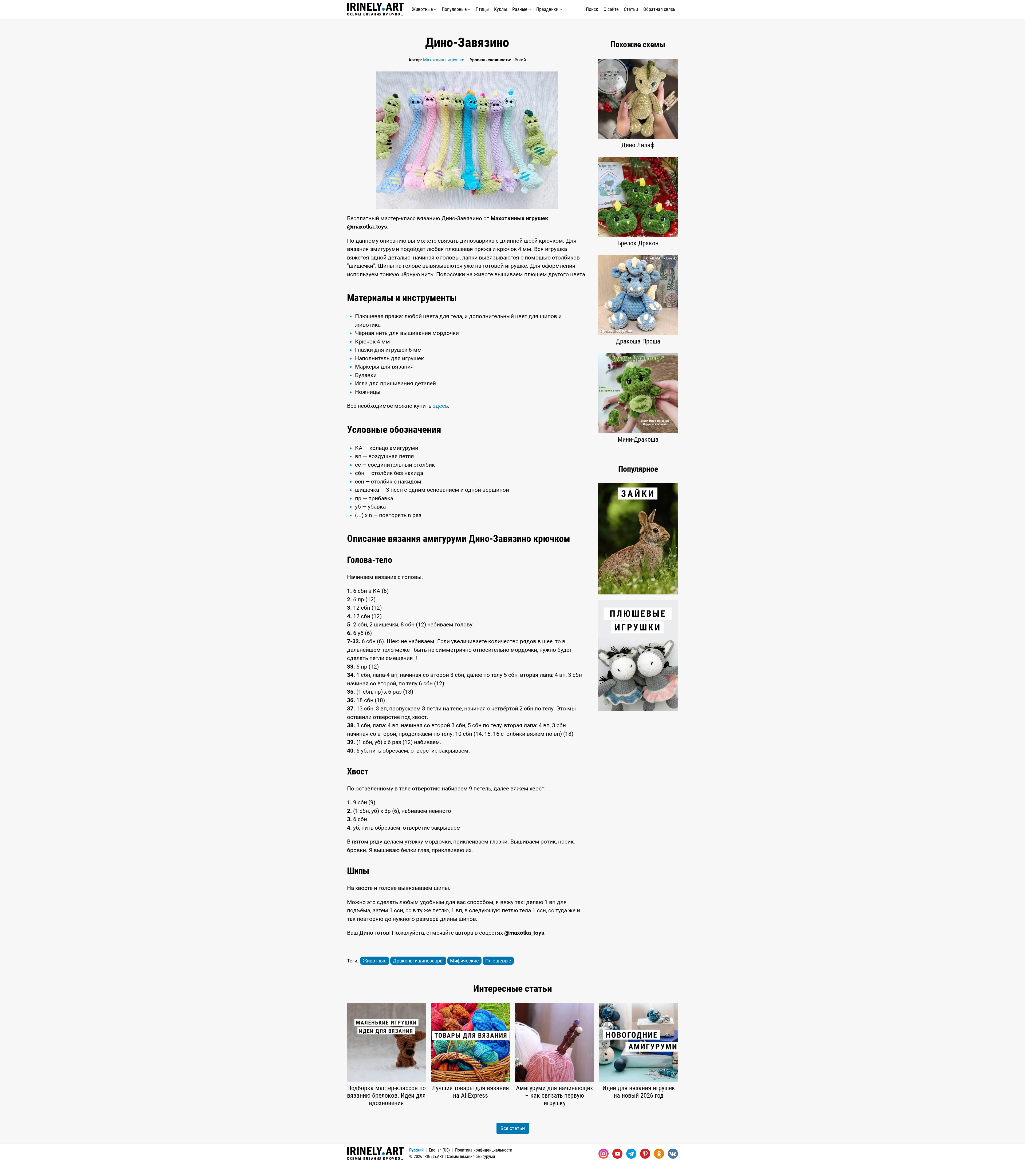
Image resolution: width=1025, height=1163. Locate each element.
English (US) (439, 1150)
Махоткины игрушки (443, 59)
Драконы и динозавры (418, 961)
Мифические (464, 961)
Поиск (592, 9)
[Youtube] (617, 1154)
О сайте (611, 9)
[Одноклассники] (659, 1154)
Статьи (631, 9)
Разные (520, 9)
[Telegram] (631, 1154)
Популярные (455, 9)
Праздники (547, 9)
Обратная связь (659, 9)
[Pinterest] (645, 1154)
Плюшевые (498, 961)
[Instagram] (603, 1154)
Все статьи (512, 1128)
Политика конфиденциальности (483, 1150)
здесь (440, 406)
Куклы (500, 9)
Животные (423, 9)
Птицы (482, 9)
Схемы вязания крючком (375, 14)
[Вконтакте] (673, 1154)
